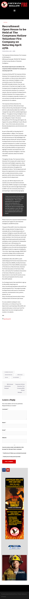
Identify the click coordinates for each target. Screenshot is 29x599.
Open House (19, 374)
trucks (6, 377)
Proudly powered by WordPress (9, 594)
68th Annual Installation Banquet (8, 386)
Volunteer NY (16, 377)
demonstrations (8, 374)
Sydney (23, 594)
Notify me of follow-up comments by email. (14, 453)
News (6, 22)
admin (14, 51)
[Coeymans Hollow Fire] (14, 4)
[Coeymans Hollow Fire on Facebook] (4, 470)
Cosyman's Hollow (8, 372)
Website (4, 437)
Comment (5, 409)
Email (4, 430)
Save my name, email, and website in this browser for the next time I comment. (13, 448)
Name (4, 422)
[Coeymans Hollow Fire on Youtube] (8, 470)
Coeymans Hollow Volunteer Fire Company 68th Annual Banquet (20, 388)
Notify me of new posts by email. (12, 456)
